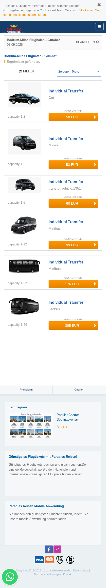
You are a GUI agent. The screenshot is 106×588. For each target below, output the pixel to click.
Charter (79, 389)
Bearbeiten (85, 42)
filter (28, 71)
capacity (14, 116)
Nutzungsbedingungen (47, 574)
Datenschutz (80, 570)
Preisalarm (26, 389)
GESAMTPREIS (73, 111)
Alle (62, 427)
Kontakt (67, 574)
